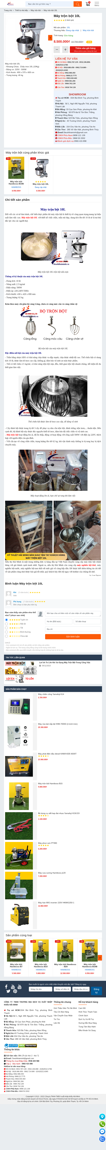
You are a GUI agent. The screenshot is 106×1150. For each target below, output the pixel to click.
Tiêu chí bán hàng (61, 1012)
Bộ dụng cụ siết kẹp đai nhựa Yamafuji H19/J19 (59, 813)
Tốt (21, 628)
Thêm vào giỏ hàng (85, 49)
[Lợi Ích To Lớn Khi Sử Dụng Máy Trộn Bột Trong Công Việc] (21, 672)
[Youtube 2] (19, 987)
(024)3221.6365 (62, 70)
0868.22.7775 (71, 76)
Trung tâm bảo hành (87, 1027)
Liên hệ (57, 1023)
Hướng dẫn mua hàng (88, 1023)
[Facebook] (6, 987)
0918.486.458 (69, 67)
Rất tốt (23, 624)
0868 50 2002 (79, 138)
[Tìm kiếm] (78, 4)
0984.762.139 (70, 84)
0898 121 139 (79, 135)
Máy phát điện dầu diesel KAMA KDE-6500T (57, 754)
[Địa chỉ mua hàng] (102, 1116)
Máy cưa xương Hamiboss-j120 (52, 873)
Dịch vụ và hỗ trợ (86, 1019)
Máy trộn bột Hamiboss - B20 (65, 965)
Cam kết (82, 1008)
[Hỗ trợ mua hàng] (102, 1124)
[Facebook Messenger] (102, 1131)
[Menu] (97, 4)
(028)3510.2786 (62, 65)
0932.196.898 (84, 62)
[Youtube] (13, 987)
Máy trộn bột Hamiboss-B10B (16, 182)
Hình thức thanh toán (88, 1012)
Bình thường (25, 632)
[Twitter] (8, 991)
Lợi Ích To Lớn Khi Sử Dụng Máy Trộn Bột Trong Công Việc (64, 663)
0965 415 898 (80, 141)
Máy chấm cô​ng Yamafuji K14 (51, 694)
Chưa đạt (24, 636)
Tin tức (57, 1019)
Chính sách (83, 1016)
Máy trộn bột (88, 30)
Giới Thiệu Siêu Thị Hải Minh (65, 1008)
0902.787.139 (72, 62)
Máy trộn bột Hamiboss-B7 (16, 965)
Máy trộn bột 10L (41, 184)
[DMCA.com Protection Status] (27, 1045)
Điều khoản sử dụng (87, 1030)
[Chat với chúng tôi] (102, 1139)
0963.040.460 (72, 78)
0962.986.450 (70, 73)
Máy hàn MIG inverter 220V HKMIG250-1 (56, 903)
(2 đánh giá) (69, 20)
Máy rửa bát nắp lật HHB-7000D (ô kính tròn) (58, 724)
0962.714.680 (81, 67)
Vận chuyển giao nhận (63, 1016)
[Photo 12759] (28, 37)
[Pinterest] (15, 991)
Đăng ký (96, 991)
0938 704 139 (18, 1086)
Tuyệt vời (24, 620)
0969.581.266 (70, 81)
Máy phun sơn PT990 (47, 843)
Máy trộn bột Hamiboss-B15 (50, 783)
